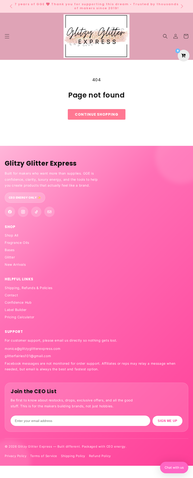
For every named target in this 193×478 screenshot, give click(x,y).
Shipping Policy (73, 456)
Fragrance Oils (17, 243)
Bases (10, 250)
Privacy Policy (15, 456)
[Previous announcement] (11, 6)
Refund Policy (100, 456)
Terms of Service (43, 456)
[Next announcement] (182, 6)
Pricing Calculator (19, 317)
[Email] (49, 212)
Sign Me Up (167, 421)
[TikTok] (36, 212)
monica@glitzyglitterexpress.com (32, 349)
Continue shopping (96, 114)
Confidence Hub (18, 302)
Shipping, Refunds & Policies (28, 288)
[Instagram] (23, 212)
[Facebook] (10, 212)
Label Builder (16, 310)
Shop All (11, 235)
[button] (165, 36)
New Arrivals (15, 264)
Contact (11, 295)
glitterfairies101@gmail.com (28, 356)
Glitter (10, 257)
